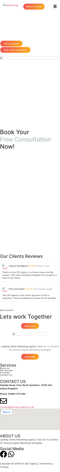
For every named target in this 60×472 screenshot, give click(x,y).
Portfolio (5, 373)
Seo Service (6, 370)
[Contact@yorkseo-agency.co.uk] (3, 400)
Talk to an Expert (34, 6)
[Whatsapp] (11, 454)
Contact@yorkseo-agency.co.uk (17, 407)
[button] (55, 7)
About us (4, 368)
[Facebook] (3, 454)
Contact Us (6, 375)
